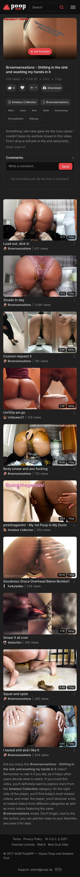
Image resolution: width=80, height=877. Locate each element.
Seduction (14, 642)
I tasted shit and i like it (21, 750)
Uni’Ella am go (14, 412)
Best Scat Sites (58, 844)
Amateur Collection (24, 102)
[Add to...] (33, 88)
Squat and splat (15, 694)
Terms (17, 839)
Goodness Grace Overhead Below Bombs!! (36, 581)
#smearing (61, 110)
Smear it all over (15, 637)
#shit (46, 110)
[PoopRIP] (14, 7)
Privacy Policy (32, 839)
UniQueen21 (16, 417)
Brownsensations (57, 102)
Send (65, 166)
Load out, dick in (16, 244)
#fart (11, 110)
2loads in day (13, 300)
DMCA (41, 844)
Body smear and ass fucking (25, 469)
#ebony (34, 118)
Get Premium (41, 51)
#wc (34, 110)
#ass (23, 110)
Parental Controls (23, 844)
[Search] (61, 7)
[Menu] (73, 7)
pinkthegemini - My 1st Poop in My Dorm (35, 525)
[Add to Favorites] (22, 88)
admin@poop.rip (41, 869)
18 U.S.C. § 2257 (56, 839)
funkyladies (15, 586)
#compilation (15, 118)
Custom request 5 (17, 356)
